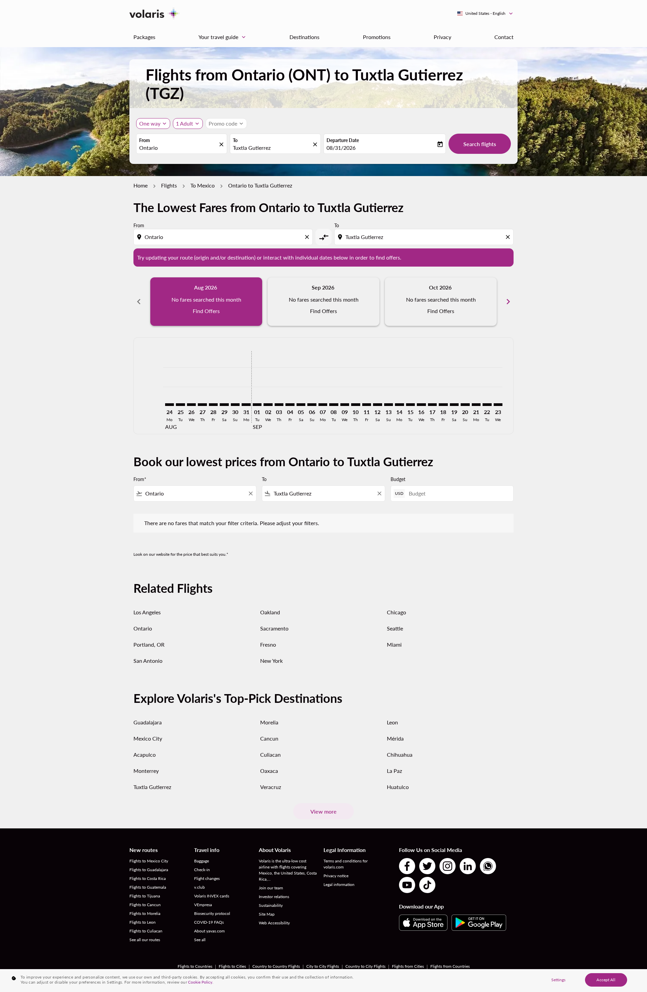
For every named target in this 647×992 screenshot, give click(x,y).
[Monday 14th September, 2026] (399, 404)
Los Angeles (147, 612)
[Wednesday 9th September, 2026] (344, 404)
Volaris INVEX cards (211, 895)
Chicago (396, 612)
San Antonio (147, 660)
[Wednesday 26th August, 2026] (191, 404)
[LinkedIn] (468, 866)
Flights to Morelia (144, 913)
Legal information (339, 884)
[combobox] (178, 148)
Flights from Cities (408, 966)
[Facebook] (407, 866)
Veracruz (270, 787)
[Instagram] (447, 866)
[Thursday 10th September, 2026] (355, 404)
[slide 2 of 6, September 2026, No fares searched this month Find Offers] (323, 301)
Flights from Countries (450, 966)
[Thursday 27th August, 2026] (202, 404)
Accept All (605, 979)
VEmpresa (203, 904)
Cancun (269, 738)
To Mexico (202, 185)
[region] (323, 980)
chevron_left (138, 301)
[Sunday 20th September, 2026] (465, 404)
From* (139, 479)
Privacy (442, 37)
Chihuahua (399, 754)
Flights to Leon (142, 922)
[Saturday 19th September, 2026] (454, 404)
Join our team (271, 887)
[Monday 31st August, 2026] (246, 404)
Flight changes (207, 878)
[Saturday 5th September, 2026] (301, 404)
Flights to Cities (232, 966)
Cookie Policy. (200, 982)
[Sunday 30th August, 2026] (235, 404)
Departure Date (343, 140)
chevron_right (508, 301)
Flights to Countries (195, 966)
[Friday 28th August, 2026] (213, 404)
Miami (394, 644)
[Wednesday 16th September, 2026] (421, 404)
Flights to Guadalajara (148, 869)
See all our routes (144, 939)
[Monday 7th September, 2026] (322, 404)
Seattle (395, 628)
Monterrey (146, 770)
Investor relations (274, 896)
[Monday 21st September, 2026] (476, 404)
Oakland (270, 612)
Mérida (395, 738)
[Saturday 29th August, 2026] (224, 404)
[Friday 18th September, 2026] (443, 404)
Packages (144, 37)
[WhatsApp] (488, 866)
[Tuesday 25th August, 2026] (180, 404)
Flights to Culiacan (145, 930)
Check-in (202, 869)
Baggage (201, 860)
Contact (504, 37)
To (235, 140)
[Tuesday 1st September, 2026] (257, 404)
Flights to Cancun (145, 904)
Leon (392, 722)
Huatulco (398, 787)
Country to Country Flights (276, 966)
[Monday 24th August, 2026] (169, 404)
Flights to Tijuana (144, 895)
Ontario (142, 628)
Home (140, 185)
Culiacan (270, 754)
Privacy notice (336, 875)
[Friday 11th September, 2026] (366, 404)
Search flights (479, 144)
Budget (398, 479)
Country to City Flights (365, 966)
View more (323, 811)
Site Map (267, 914)
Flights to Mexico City (148, 860)
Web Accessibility (274, 922)
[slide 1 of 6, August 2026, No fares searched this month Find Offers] (206, 301)
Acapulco (144, 754)
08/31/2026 (341, 147)
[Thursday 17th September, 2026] (432, 404)
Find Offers (206, 311)
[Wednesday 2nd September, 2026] (268, 404)
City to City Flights (322, 966)
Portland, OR (148, 644)
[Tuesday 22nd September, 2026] (487, 404)
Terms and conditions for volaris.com (346, 863)
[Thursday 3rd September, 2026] (279, 404)
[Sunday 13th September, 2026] (388, 404)
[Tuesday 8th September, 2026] (333, 404)
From (144, 140)
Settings (558, 979)
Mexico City (147, 738)
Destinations (304, 37)
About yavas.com (209, 930)
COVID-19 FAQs (209, 922)
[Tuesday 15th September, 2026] (410, 404)
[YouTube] (407, 885)
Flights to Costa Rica (147, 878)
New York (271, 660)
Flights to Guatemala (147, 887)
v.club (199, 887)
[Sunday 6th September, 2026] (311, 404)
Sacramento (274, 628)
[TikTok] (427, 885)
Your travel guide (222, 37)
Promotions (377, 37)
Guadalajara (147, 722)
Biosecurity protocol (212, 913)
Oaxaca (269, 770)
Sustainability (271, 905)
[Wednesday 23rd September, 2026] (498, 404)
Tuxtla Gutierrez (152, 787)
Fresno (268, 644)
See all (200, 939)
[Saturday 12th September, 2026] (377, 404)
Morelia (269, 722)
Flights (169, 185)
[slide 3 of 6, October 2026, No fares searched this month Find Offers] (441, 301)
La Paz (394, 770)
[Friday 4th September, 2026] (289, 404)
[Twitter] (427, 866)
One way (149, 123)
